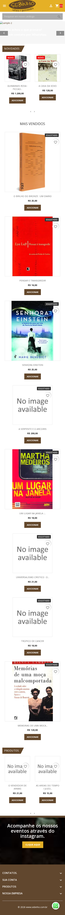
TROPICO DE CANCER (32, 641)
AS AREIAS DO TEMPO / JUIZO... (47, 787)
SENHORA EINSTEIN (32, 364)
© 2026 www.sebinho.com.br (32, 907)
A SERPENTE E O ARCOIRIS (33, 428)
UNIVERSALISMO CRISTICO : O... (32, 577)
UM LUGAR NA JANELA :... (32, 513)
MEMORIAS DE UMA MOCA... (32, 725)
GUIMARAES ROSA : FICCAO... (17, 87)
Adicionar (17, 100)
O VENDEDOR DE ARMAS (17, 787)
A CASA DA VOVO (48, 85)
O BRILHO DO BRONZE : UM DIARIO (33, 196)
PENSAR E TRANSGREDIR (32, 280)
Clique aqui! (32, 844)
